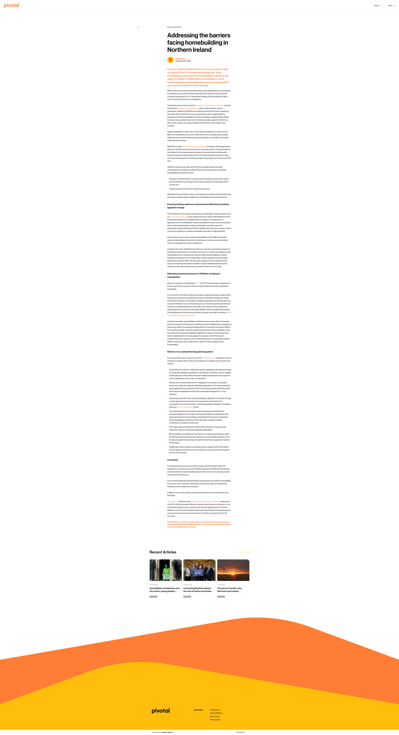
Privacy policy (215, 720)
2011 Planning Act (209, 358)
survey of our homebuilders (188, 108)
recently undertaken (185, 407)
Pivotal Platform (216, 713)
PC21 (198, 283)
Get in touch (215, 716)
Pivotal (11, 5)
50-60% (183, 72)
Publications (215, 710)
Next (247, 552)
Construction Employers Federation (210, 105)
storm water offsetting (178, 217)
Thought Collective (167, 732)
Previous (241, 552)
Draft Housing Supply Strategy (194, 146)
